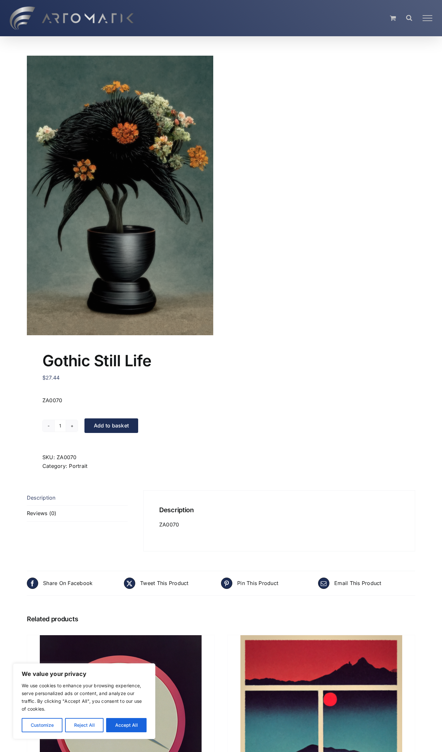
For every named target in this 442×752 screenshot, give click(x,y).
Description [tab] (41, 497)
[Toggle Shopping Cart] (393, 18)
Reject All (84, 725)
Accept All (126, 725)
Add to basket (111, 425)
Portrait (78, 466)
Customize (42, 725)
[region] (84, 701)
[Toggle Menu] (427, 18)
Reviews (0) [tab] (42, 513)
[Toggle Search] (409, 18)
